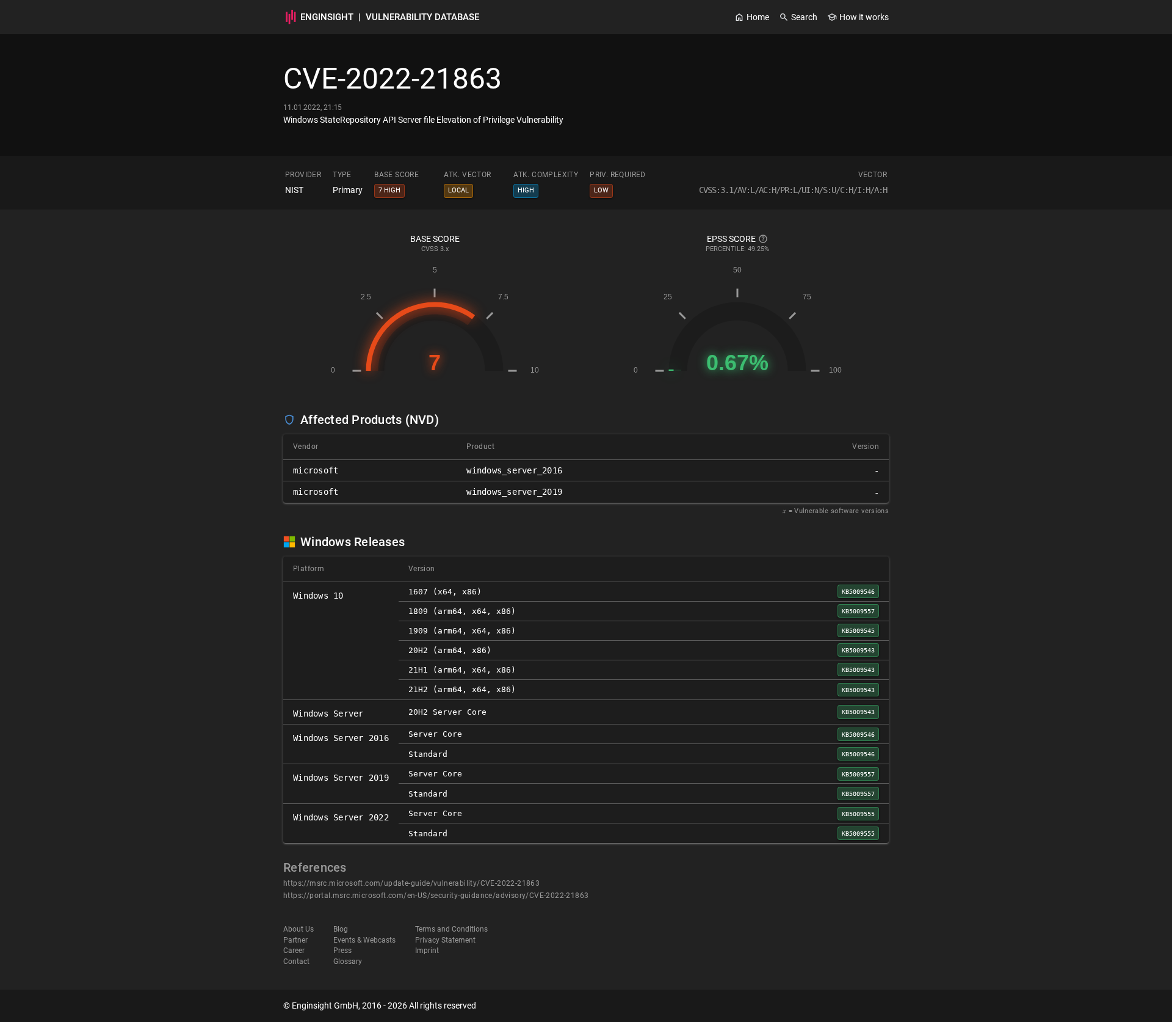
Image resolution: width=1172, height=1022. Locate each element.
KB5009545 (858, 630)
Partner (295, 940)
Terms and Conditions (451, 929)
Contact (296, 961)
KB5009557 (858, 611)
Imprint (427, 950)
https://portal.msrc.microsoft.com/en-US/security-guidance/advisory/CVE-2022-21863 (435, 895)
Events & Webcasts (364, 940)
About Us (298, 929)
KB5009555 (858, 813)
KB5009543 (858, 650)
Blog (340, 929)
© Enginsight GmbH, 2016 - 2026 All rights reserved (379, 1005)
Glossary (347, 961)
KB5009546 (858, 591)
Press (342, 950)
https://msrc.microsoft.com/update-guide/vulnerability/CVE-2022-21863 (411, 883)
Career (294, 950)
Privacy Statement (445, 940)
